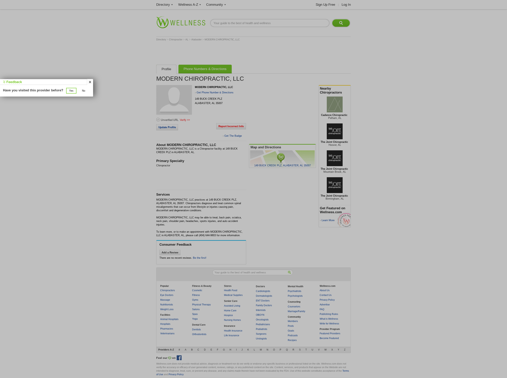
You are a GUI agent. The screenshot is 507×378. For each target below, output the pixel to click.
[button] (71, 91)
